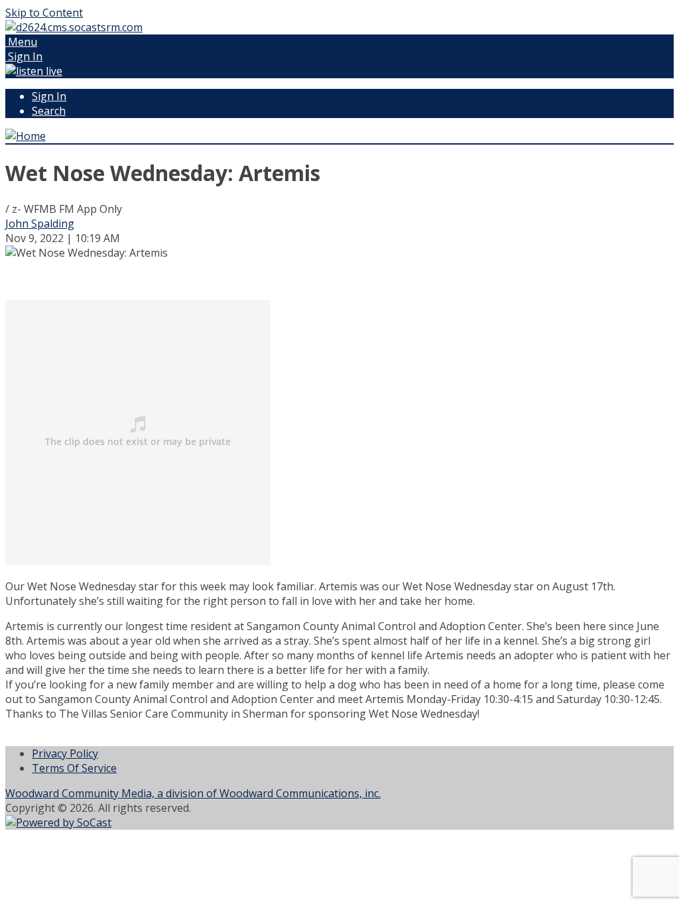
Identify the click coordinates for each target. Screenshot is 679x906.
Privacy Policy (65, 753)
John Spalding (39, 223)
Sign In (49, 96)
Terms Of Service (74, 768)
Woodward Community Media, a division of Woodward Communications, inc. (193, 793)
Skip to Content (44, 12)
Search (49, 110)
